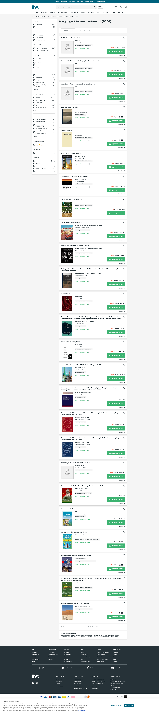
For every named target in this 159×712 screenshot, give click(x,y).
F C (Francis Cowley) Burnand (41, 85)
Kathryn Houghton (81, 535)
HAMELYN (38, 163)
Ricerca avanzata (100, 7)
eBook (33, 661)
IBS (36, 161)
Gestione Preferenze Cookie (80, 688)
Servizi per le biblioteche (98, 679)
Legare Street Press (41, 100)
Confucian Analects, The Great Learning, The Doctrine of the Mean (83, 486)
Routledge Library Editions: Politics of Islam (42, 132)
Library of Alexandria (41, 119)
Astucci (115, 661)
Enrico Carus (79, 248)
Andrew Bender (98, 225)
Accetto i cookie (129, 705)
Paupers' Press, (78, 181)
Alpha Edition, (78, 323)
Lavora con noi (95, 686)
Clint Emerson (79, 583)
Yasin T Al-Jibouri (80, 156)
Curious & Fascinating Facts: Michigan (74, 532)
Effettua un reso (78, 683)
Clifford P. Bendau (81, 179)
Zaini (114, 659)
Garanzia (76, 686)
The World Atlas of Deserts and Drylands (75, 603)
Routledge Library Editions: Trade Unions (41, 122)
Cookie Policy (82, 710)
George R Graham (40, 80)
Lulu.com (38, 105)
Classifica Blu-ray (85, 657)
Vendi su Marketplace (97, 683)
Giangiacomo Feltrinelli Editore (117, 681)
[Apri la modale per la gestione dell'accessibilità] (125, 696)
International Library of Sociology (41, 129)
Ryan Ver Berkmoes (89, 225)
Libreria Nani (39, 166)
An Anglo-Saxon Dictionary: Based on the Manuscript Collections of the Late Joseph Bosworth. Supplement (89, 270)
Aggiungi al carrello (117, 51)
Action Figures (100, 661)
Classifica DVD (84, 654)
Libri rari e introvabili (53, 654)
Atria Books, (77, 585)
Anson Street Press (41, 107)
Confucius (86, 488)
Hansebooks (39, 97)
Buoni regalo (72, 1)
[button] (95, 7)
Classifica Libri (35, 654)
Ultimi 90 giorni (39, 35)
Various (38, 75)
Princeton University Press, (81, 606)
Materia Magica (66, 130)
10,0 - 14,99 (38, 60)
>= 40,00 (38, 67)
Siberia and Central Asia (69, 107)
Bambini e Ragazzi (85, 661)
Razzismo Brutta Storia (115, 690)
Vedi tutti (35, 89)
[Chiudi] (156, 705)
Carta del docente (89, 1)
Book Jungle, (78, 250)
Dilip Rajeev (79, 344)
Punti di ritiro (64, 1)
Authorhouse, (78, 158)
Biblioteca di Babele (41, 168)
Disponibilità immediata (42, 50)
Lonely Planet (79, 225)
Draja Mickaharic (80, 133)
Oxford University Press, (80, 203)
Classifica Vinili (68, 661)
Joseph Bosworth (80, 273)
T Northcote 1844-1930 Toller (93, 273)
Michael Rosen (80, 465)
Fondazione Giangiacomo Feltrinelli (116, 684)
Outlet (37, 27)
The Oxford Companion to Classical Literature (77, 555)
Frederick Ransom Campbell (83, 392)
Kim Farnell (79, 296)
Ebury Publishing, (79, 467)
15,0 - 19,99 (38, 63)
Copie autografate (53, 657)
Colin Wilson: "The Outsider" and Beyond (74, 176)
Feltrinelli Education (115, 687)
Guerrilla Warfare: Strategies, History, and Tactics (78, 84)
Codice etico (95, 688)
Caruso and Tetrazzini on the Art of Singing (75, 246)
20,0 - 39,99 (39, 65)
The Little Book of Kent (68, 509)
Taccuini (115, 652)
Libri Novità (34, 652)
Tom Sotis (78, 40)
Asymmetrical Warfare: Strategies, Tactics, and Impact (80, 61)
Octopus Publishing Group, (81, 419)
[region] (79, 705)
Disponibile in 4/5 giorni (42, 48)
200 (97, 627)
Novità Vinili (67, 659)
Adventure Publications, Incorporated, (84, 537)
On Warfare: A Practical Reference (72, 38)
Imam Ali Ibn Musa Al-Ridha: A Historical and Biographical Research (83, 365)
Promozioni (39, 24)
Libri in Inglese (35, 659)
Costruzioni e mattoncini (103, 652)
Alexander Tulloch (81, 512)
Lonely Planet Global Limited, (82, 227)
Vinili (65, 657)
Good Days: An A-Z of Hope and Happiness (75, 463)
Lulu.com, (77, 43)
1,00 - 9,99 (38, 58)
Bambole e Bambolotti (102, 659)
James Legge (79, 488)
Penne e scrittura (117, 657)
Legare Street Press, (79, 112)
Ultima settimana (40, 40)
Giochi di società (101, 657)
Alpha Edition (39, 102)
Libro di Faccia (39, 171)
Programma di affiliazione (98, 681)
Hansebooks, (78, 395)
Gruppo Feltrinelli (114, 679)
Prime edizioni (51, 652)
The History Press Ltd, (80, 514)
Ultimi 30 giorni (39, 37)
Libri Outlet (34, 657)
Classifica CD (67, 654)
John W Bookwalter (81, 110)
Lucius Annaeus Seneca (87, 321)
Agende (115, 654)
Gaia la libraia (59, 686)
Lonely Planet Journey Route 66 (71, 223)
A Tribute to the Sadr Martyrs (71, 153)
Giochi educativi (101, 654)
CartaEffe (57, 1)
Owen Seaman (40, 82)
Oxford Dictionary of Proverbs (71, 199)
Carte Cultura (80, 1)
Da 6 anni (38, 153)
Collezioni (50, 659)
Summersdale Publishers (82, 417)
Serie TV (83, 659)
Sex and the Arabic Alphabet (70, 342)
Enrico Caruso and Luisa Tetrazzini (92, 248)
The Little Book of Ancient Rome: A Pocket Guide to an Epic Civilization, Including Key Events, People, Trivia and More (89, 414)
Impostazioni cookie (116, 705)
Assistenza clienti (101, 1)
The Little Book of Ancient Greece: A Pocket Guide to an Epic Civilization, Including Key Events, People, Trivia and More (90, 439)
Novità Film (83, 652)
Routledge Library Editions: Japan (40, 125)
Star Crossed (65, 294)
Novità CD (66, 652)
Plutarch (78, 321)
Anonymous (39, 77)
